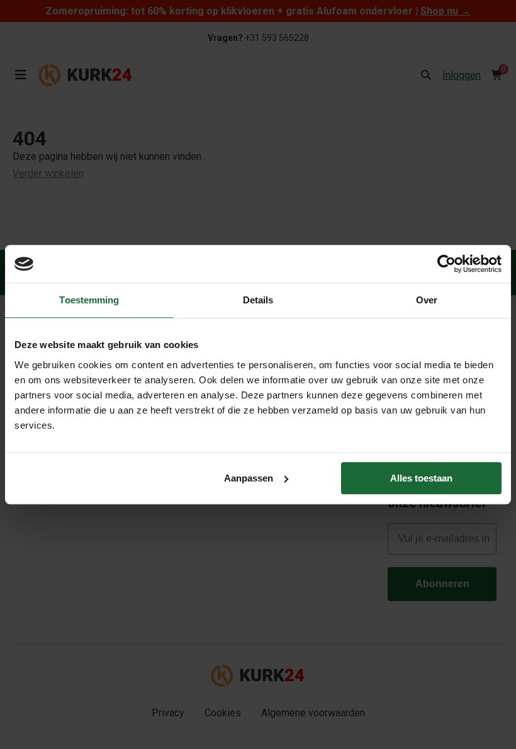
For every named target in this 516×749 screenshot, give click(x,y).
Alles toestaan (421, 478)
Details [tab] (258, 300)
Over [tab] (426, 300)
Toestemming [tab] (89, 300)
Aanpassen (248, 478)
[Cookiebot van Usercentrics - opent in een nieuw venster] (446, 263)
